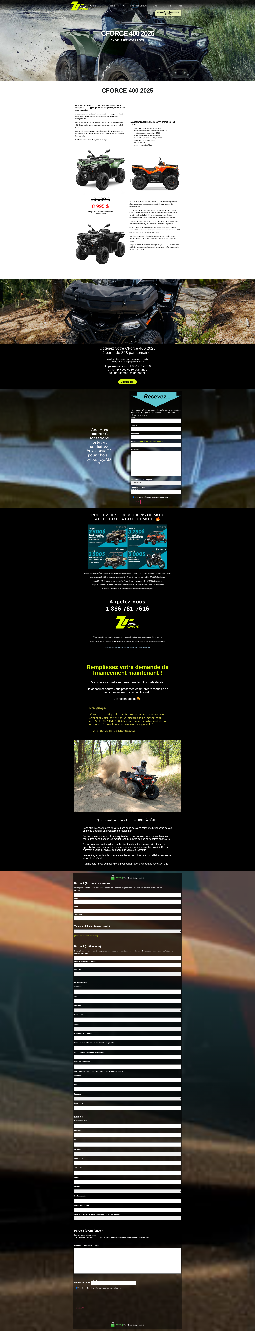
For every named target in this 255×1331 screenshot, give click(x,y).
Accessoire (167, 6)
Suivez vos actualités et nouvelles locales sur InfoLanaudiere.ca (127, 647)
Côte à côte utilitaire (138, 6)
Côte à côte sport (117, 6)
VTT (102, 6)
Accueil (93, 6)
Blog (180, 6)
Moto (155, 6)
